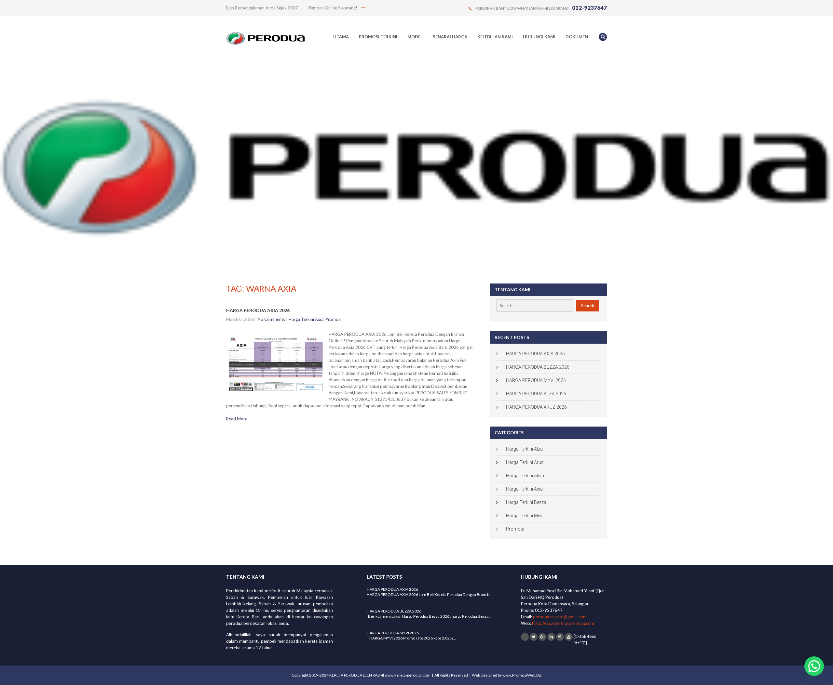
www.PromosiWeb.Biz (522, 675)
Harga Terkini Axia (306, 319)
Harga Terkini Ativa (525, 475)
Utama (341, 36)
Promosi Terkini (378, 36)
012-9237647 (589, 7)
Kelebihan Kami (495, 36)
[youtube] (569, 637)
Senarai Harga (450, 36)
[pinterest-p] (560, 637)
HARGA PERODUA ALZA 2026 (536, 393)
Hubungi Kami (539, 36)
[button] (814, 666)
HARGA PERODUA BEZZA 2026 (537, 367)
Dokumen (577, 36)
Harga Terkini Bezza (526, 502)
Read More (236, 418)
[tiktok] (525, 637)
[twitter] (534, 637)
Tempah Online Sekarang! (333, 7)
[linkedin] (551, 637)
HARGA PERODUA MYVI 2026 (536, 380)
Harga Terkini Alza (524, 449)
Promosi (333, 319)
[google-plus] (542, 637)
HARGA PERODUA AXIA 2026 (258, 310)
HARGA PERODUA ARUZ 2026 (536, 407)
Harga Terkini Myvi (524, 515)
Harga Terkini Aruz (524, 462)
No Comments (271, 319)
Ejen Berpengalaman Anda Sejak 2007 (262, 7)
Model (415, 36)
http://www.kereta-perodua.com (563, 623)
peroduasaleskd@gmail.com (560, 616)
